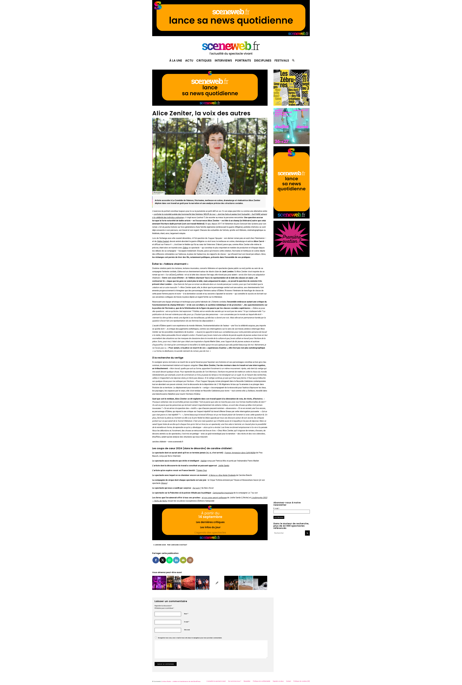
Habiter (203, 461)
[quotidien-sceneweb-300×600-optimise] (291, 218)
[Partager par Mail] (183, 560)
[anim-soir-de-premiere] (291, 256)
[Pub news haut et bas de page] (210, 105)
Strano (164, 483)
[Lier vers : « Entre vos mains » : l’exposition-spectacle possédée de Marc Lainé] (188, 583)
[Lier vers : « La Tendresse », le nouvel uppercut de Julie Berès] (231, 583)
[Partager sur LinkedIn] (176, 560)
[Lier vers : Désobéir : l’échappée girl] (202, 583)
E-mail (186, 622)
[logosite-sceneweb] (231, 47)
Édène (185, 248)
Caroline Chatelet (179, 545)
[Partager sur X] (162, 560)
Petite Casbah (163, 241)
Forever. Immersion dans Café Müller (240, 453)
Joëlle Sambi (223, 465)
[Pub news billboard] (231, 35)
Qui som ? (196, 488)
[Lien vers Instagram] (190, 560)
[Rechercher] (292, 61)
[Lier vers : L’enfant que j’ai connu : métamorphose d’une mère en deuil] (159, 583)
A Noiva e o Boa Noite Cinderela (222, 475)
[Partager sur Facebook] (155, 560)
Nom (186, 614)
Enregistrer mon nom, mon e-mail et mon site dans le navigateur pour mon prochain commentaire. (190, 638)
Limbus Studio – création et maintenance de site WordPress (181, 681)
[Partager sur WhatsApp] (169, 560)
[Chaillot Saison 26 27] (291, 143)
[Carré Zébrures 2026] (291, 105)
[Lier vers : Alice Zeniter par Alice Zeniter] (260, 583)
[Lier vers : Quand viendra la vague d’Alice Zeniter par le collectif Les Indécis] (246, 583)
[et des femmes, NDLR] (199, 214)
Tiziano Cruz (201, 470)
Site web (187, 630)
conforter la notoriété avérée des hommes (171, 214)
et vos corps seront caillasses (214, 497)
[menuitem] (176, 61)
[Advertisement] (291, 274)
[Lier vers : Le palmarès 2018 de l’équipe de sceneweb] (174, 583)
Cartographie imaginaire (223, 493)
